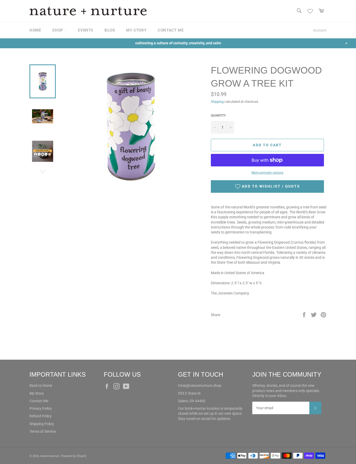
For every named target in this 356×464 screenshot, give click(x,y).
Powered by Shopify (73, 456)
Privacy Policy (40, 408)
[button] (267, 186)
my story (136, 30)
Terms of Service (42, 431)
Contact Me (38, 401)
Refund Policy (40, 416)
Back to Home (40, 385)
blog (110, 30)
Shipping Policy (41, 424)
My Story (36, 393)
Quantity (218, 115)
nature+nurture (49, 456)
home (35, 30)
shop (58, 30)
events (85, 30)
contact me (170, 30)
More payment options (267, 172)
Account (320, 30)
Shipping (217, 102)
